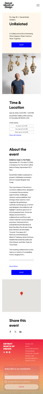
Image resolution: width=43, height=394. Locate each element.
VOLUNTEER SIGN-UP (31, 348)
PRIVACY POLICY (30, 360)
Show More (13, 266)
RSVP (22, 45)
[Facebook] (4, 352)
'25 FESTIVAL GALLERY (32, 353)
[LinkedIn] (9, 352)
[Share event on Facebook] (10, 332)
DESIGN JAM (29, 344)
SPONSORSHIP (30, 351)
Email (7, 374)
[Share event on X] (15, 332)
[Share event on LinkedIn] (21, 332)
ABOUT (27, 346)
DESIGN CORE (29, 356)
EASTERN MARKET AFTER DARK (32, 358)
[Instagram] (7, 352)
